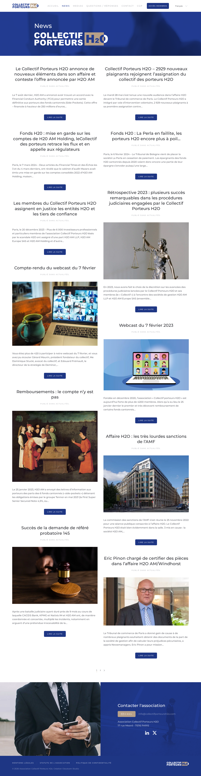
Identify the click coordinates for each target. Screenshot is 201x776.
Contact (128, 6)
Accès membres (158, 6)
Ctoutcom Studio (70, 768)
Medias (78, 6)
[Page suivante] (104, 670)
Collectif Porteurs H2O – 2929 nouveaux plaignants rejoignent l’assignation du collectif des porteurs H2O (146, 74)
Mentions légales (23, 763)
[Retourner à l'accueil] (25, 6)
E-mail (128, 714)
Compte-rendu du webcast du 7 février (55, 267)
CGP (139, 6)
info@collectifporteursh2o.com (157, 714)
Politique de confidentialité (93, 763)
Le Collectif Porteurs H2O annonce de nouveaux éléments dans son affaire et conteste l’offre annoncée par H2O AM (55, 74)
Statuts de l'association (55, 763)
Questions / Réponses (102, 6)
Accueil (53, 6)
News (66, 6)
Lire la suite (55, 117)
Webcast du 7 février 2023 (146, 325)
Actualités (62, 86)
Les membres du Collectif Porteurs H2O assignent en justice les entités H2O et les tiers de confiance (54, 208)
